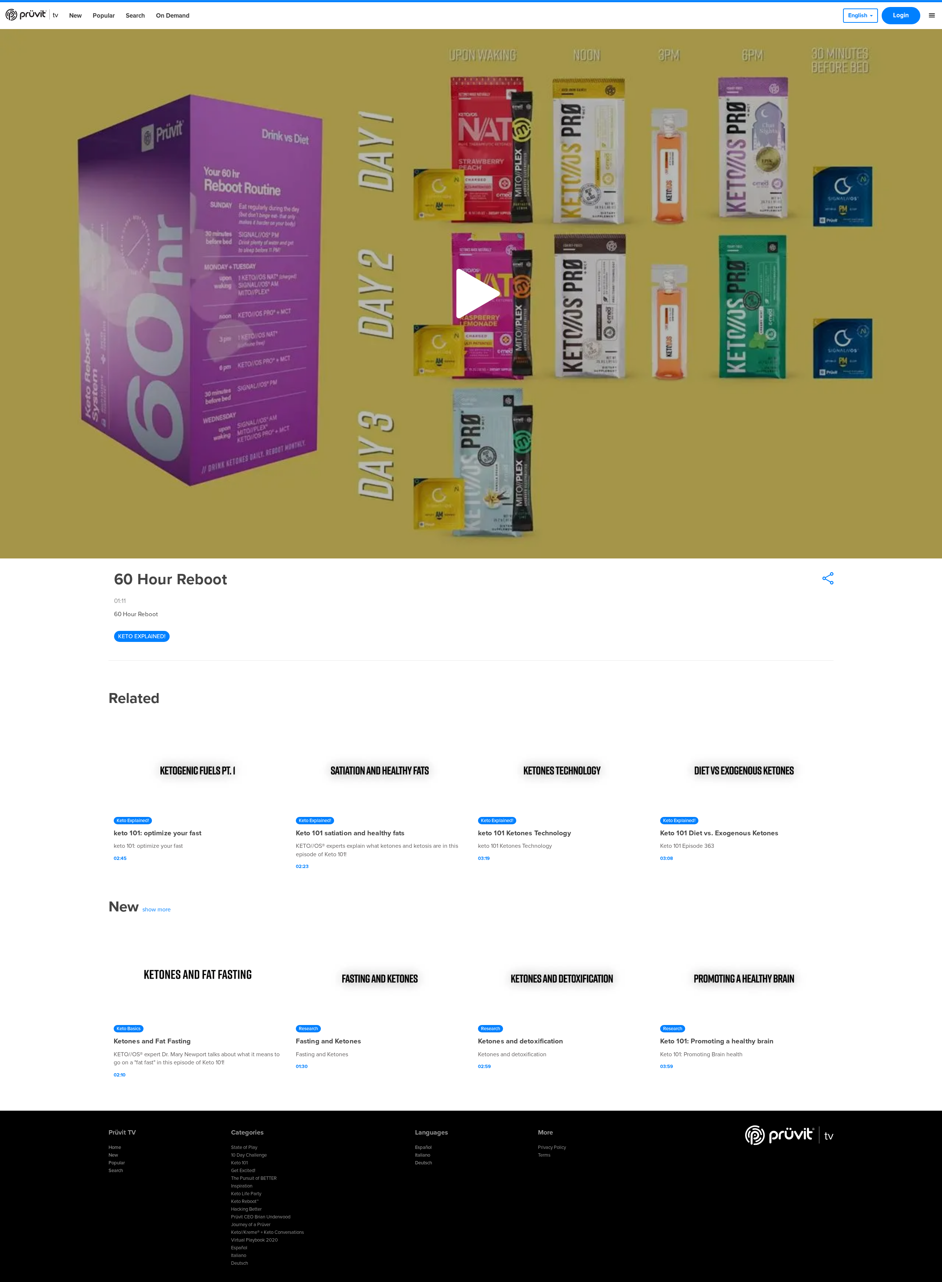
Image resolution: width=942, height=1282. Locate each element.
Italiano (238, 1255)
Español (239, 1248)
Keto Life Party (246, 1194)
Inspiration (241, 1186)
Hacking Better (246, 1209)
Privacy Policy (552, 1147)
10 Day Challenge (249, 1155)
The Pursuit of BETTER (254, 1178)
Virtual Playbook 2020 (254, 1240)
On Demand (173, 15)
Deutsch (239, 1263)
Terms (544, 1155)
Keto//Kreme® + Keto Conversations (267, 1232)
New (75, 15)
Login (901, 15)
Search (135, 15)
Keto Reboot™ (245, 1201)
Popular (104, 15)
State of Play (244, 1147)
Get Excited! (243, 1171)
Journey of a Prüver (250, 1225)
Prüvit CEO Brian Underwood (260, 1217)
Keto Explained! (142, 636)
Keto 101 (239, 1163)
